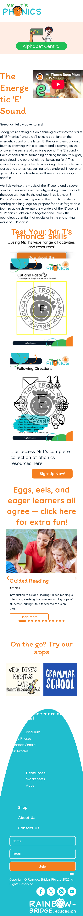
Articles (15, 588)
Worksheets (35, 779)
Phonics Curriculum (24, 732)
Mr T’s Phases (20, 738)
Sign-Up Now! (52, 473)
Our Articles (19, 751)
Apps (30, 785)
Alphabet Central (22, 745)
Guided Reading (29, 580)
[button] (75, 577)
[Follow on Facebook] (40, 891)
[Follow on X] (51, 891)
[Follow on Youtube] (72, 891)
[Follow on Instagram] (61, 891)
